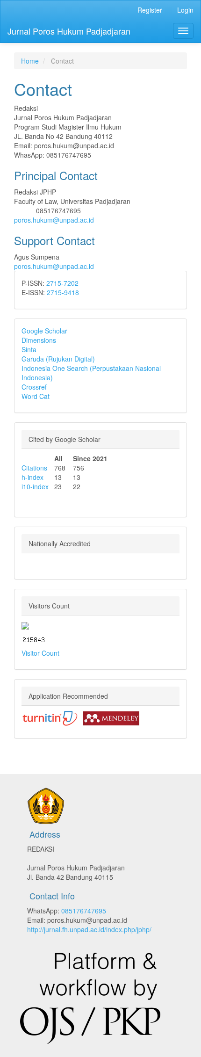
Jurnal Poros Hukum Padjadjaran (68, 31)
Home (30, 60)
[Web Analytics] (34, 639)
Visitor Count (40, 653)
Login (185, 9)
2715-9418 (63, 292)
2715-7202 (62, 283)
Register (149, 9)
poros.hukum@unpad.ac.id (54, 219)
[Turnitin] (50, 717)
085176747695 (83, 910)
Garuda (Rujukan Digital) (58, 358)
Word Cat (36, 396)
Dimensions (39, 340)
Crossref (34, 386)
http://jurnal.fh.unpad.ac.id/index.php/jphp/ (89, 929)
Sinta (29, 349)
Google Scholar (44, 330)
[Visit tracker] (25, 625)
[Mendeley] (111, 717)
